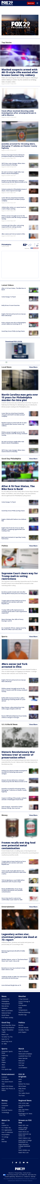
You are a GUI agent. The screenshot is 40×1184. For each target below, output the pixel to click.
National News (6, 1013)
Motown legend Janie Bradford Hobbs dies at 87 (13, 951)
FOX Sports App (6, 1069)
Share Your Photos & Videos (8, 1089)
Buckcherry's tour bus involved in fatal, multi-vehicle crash (13, 968)
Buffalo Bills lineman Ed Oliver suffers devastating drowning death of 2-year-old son (14, 699)
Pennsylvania (6, 1004)
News (4, 996)
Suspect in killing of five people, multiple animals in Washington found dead (14, 798)
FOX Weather (22, 1005)
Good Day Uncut (7, 1041)
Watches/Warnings (24, 1012)
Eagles (4, 1058)
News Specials (22, 1058)
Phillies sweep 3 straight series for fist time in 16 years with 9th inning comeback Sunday (14, 217)
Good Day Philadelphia (11, 458)
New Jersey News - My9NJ (24, 1106)
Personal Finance (7, 1110)
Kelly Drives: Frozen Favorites (11, 305)
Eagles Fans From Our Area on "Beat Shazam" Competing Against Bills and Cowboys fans (13, 529)
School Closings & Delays (24, 1002)
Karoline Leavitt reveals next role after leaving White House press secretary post (14, 592)
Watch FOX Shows (7, 1086)
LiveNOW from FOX (24, 1056)
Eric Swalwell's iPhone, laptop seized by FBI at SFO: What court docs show (14, 628)
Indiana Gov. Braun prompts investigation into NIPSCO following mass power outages (14, 772)
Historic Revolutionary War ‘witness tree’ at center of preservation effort (18, 754)
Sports (4, 636)
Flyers (3, 1060)
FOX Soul (21, 1063)
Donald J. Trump (23, 1030)
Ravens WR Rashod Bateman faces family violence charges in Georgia (14, 716)
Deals (3, 1108)
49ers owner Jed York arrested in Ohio (13, 234)
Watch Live (31, 3)
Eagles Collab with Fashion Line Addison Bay (14, 520)
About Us (6, 1120)
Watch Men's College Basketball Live (25, 1141)
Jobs (3, 1139)
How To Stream (23, 1051)
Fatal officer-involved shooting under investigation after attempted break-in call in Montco (19, 113)
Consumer (5, 1105)
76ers (3, 1065)
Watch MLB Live (23, 1132)
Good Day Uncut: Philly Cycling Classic (13, 331)
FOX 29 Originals (22, 1075)
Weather (22, 996)
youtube (23, 1162)
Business (4, 1103)
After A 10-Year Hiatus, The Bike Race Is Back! (14, 289)
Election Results (23, 1027)
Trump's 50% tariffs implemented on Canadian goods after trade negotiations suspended (14, 611)
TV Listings (5, 1137)
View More (33, 367)
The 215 (21, 1091)
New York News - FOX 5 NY (23, 1110)
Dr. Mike (4, 1044)
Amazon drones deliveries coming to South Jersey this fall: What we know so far (14, 181)
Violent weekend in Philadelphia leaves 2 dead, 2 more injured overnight (14, 190)
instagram (20, 1162)
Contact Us (5, 1125)
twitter (16, 1162)
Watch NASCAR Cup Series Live (24, 1135)
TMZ (3, 1084)
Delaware (5, 1008)
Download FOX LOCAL (13, 341)
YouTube (21, 1065)
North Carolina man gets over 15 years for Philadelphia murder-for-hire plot (20, 397)
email (27, 1162)
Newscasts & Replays (25, 1054)
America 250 (5, 999)
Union (3, 1067)
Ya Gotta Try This (7, 1037)
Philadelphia (6, 244)
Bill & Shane (22, 1086)
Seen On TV (5, 1039)
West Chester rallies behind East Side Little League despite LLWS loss (13, 708)
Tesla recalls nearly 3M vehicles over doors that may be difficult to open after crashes (14, 872)
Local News (6, 367)
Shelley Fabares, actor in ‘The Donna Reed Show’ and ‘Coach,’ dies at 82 (15, 960)
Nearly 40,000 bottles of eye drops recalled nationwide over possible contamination (12, 890)
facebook (12, 1162)
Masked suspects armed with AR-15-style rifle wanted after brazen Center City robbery (20, 72)
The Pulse (21, 1095)
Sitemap (4, 1141)
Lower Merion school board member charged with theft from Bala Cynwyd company (13, 199)
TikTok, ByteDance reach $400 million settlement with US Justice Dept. (13, 881)
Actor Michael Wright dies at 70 (11, 985)
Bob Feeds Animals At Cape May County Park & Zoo (14, 538)
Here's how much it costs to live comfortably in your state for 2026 (12, 899)
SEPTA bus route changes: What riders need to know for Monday (13, 164)
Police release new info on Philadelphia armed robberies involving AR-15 (14, 323)
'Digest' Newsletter (7, 1030)
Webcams (21, 1061)
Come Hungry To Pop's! (9, 297)
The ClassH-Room (7, 1082)
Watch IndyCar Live (24, 1138)
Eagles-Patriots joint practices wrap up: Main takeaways (14, 314)
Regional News (24, 1100)
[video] (33, 290)
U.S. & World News (9, 724)
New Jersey (5, 1006)
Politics (5, 546)
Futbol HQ (5, 1055)
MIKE (20, 1079)
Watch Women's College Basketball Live (24, 1146)
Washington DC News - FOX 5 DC (25, 1114)
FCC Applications (7, 1130)
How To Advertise (7, 1132)
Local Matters (22, 1067)
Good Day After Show (8, 1025)
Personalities (6, 1134)
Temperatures (22, 1010)
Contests (4, 1077)
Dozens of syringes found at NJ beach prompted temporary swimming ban (13, 155)
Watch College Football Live (22, 1128)
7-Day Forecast (23, 999)
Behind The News (24, 1084)
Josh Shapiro (22, 1032)
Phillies (4, 1062)
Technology (5, 1112)
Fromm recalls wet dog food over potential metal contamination (18, 845)
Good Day (6, 1022)
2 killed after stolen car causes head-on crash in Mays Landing (14, 208)
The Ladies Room (24, 1093)
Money (4, 815)
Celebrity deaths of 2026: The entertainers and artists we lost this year (14, 977)
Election (20, 1025)
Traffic (4, 1032)
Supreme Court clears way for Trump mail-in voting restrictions (20, 576)
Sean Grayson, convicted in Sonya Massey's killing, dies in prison (12, 807)
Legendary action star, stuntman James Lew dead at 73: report (19, 937)
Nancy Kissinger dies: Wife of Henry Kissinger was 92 (12, 620)
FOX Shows (5, 1079)
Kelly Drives (22, 1088)
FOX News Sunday (7, 1017)
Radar (20, 1008)
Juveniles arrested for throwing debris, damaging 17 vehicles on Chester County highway (19, 146)
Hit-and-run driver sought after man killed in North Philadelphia (13, 172)
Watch (21, 1049)
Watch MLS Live (23, 1152)
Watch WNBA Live (24, 1150)
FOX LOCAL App (23, 1103)
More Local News (7, 1011)
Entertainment (8, 907)
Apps (3, 1123)
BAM (20, 1082)
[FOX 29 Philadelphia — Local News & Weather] (7, 3)
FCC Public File (6, 1128)
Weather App (22, 1015)
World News (5, 1015)
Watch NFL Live (23, 1125)
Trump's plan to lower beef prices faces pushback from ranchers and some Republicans (14, 602)
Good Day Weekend (8, 1027)
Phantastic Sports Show (7, 1052)
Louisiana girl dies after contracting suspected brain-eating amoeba (13, 226)
